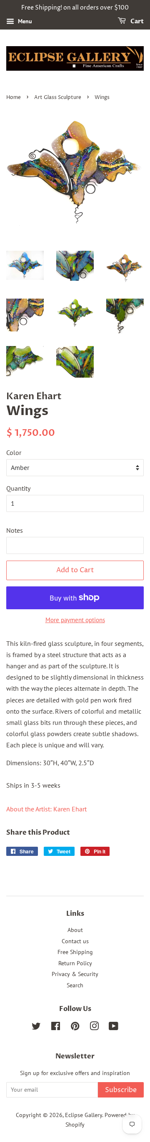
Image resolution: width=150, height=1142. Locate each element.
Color (13, 452)
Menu (24, 21)
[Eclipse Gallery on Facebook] (55, 1027)
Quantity (18, 488)
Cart (136, 21)
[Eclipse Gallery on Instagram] (94, 1027)
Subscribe (121, 1090)
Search (75, 985)
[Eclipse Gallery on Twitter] (36, 1027)
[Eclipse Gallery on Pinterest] (75, 1027)
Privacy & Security (75, 974)
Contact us (75, 941)
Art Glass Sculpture (57, 97)
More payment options (75, 620)
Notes (14, 530)
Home (13, 97)
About (75, 930)
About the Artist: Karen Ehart (46, 809)
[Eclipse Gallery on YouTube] (113, 1027)
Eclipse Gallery (83, 1115)
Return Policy (75, 963)
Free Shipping (75, 952)
